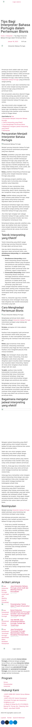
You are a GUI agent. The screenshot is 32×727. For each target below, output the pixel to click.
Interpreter (9, 36)
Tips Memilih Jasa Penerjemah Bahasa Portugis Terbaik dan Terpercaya (18, 622)
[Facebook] (3, 722)
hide (12, 116)
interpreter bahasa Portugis (10, 79)
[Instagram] (7, 722)
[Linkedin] (15, 722)
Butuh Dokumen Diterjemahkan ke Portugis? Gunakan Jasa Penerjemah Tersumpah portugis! (20, 612)
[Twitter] (11, 722)
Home (3, 36)
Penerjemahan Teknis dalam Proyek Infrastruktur (20, 605)
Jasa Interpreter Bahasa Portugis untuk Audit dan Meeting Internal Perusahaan (19, 588)
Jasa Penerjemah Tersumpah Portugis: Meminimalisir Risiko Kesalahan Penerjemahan (19, 632)
